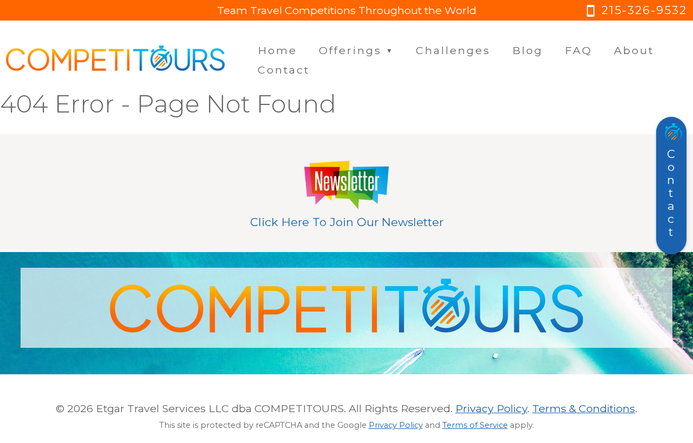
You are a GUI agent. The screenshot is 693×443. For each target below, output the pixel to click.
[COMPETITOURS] (115, 60)
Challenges (453, 50)
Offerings (356, 50)
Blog (527, 50)
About (634, 50)
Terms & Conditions (583, 408)
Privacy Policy (491, 408)
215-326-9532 (635, 10)
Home (277, 50)
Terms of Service (475, 425)
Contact (284, 69)
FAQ (578, 50)
